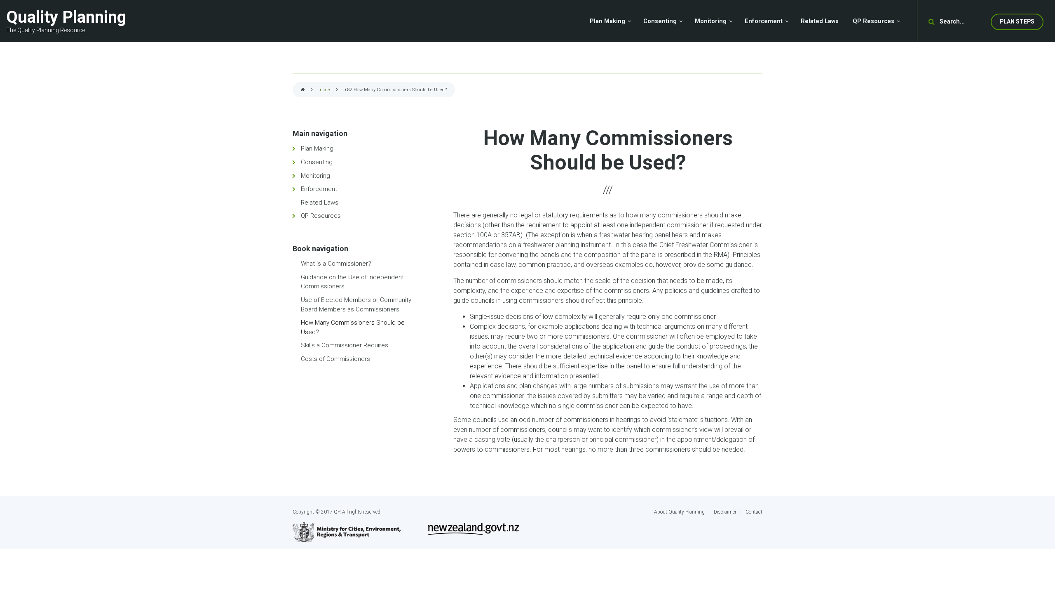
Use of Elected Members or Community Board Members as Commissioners (356, 304)
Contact (754, 511)
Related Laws (319, 202)
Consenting (317, 162)
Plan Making (317, 148)
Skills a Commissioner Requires (344, 345)
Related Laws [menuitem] (820, 21)
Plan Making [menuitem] (607, 21)
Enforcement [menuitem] (764, 21)
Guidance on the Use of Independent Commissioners (352, 281)
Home (303, 90)
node (325, 89)
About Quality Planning (679, 511)
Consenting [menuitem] (660, 21)
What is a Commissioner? (336, 263)
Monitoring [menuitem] (711, 21)
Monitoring (315, 175)
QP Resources (321, 215)
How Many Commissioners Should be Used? (353, 327)
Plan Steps (1017, 21)
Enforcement (319, 189)
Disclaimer (725, 511)
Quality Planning (66, 17)
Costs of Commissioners (335, 359)
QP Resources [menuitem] (873, 21)
